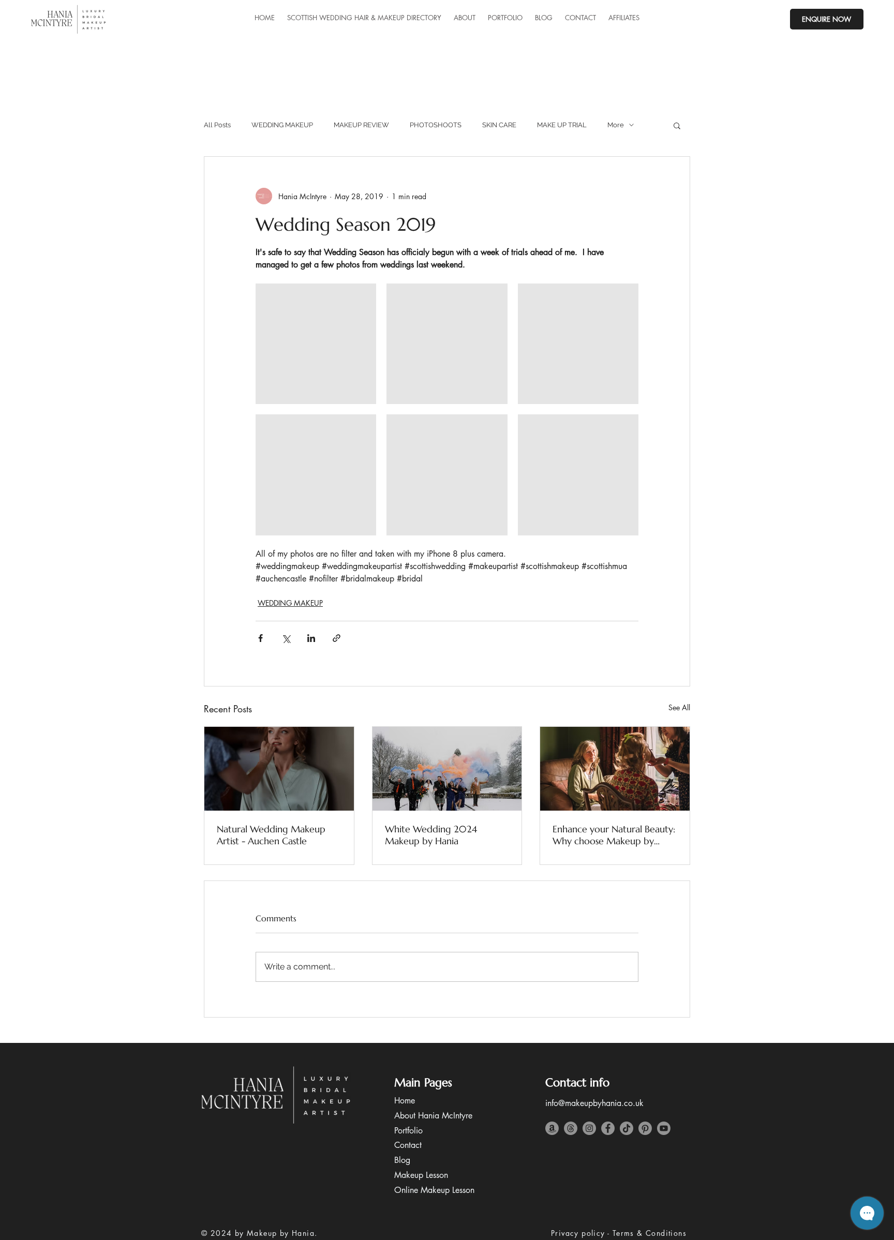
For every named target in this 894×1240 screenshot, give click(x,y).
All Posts (217, 125)
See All (679, 707)
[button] (677, 125)
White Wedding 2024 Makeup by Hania (431, 835)
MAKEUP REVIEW (361, 125)
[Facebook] (608, 1128)
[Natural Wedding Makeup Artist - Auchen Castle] (279, 769)
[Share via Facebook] (260, 638)
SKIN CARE (499, 125)
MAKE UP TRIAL (562, 125)
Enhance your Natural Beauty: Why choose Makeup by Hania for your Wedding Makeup (614, 835)
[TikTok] (626, 1128)
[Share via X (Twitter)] (286, 638)
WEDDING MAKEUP (282, 125)
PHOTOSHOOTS (435, 125)
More (615, 125)
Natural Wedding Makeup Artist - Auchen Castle (271, 835)
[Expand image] (316, 343)
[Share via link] (336, 638)
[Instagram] (589, 1128)
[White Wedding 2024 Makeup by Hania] (447, 769)
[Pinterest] (645, 1128)
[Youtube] (664, 1128)
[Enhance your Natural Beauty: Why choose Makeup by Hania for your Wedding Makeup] (615, 769)
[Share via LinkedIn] (311, 638)
